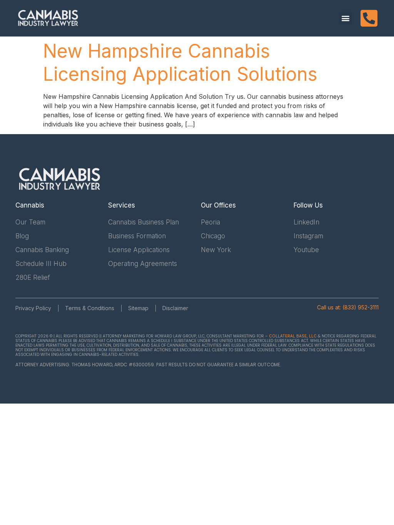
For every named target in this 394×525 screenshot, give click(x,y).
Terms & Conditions (89, 308)
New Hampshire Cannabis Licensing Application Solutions (180, 62)
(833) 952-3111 (360, 307)
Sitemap (138, 308)
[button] (345, 18)
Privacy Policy (33, 308)
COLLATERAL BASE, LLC (293, 336)
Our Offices (218, 205)
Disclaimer (175, 308)
